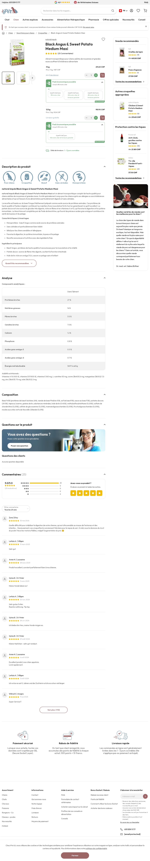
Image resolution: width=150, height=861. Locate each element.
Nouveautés (128, 19)
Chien (16, 19)
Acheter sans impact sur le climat (74, 807)
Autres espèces (30, 19)
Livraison (35, 812)
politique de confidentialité (96, 848)
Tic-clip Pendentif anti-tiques (135, 163)
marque (5, 826)
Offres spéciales (111, 19)
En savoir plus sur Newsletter (129, 822)
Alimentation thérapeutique (71, 19)
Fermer (75, 855)
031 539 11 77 (129, 829)
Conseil (141, 19)
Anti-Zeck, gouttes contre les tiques (135, 140)
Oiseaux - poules (8, 817)
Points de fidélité (97, 799)
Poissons (5, 808)
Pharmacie (93, 19)
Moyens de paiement (40, 821)
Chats (4, 799)
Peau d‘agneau (135, 70)
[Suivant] (32, 78)
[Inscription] (145, 796)
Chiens (4, 795)
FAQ (146, 2)
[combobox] (78, 10)
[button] (123, 10)
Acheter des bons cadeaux (101, 808)
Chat (7, 19)
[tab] (75, 83)
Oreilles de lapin (135, 52)
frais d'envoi (53, 75)
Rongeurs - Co (7, 812)
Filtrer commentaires (11, 507)
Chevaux (5, 804)
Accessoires (47, 19)
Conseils (64, 818)
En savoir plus (88, 27)
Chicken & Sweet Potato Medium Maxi (135, 108)
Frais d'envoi (36, 808)
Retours (35, 817)
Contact (35, 795)
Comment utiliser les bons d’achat (104, 804)
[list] (17, 53)
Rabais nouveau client (99, 795)
